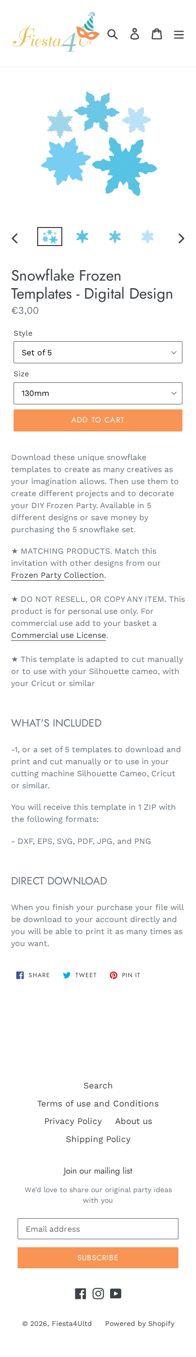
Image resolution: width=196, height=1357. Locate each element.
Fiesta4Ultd (72, 1323)
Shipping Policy (98, 1139)
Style (23, 333)
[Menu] (179, 33)
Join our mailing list (98, 1171)
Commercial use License (58, 635)
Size (21, 373)
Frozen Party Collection (57, 575)
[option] (50, 238)
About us (133, 1121)
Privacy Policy (73, 1121)
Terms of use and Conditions (98, 1103)
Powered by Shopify (139, 1323)
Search (98, 1085)
